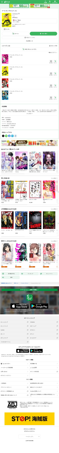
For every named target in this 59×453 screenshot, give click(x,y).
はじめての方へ (6, 363)
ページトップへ (29, 436)
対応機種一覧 (33, 363)
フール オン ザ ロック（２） (16, 67)
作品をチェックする (30, 37)
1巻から (50, 52)
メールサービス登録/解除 (7, 367)
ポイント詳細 (16, 21)
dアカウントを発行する (29, 428)
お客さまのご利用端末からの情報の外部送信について (42, 395)
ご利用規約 (3, 383)
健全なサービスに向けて (36, 387)
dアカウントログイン (6, 375)
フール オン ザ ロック (11, 123)
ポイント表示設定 (34, 371)
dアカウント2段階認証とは (7, 391)
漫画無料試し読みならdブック (6, 283)
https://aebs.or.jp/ (24, 407)
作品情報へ (28, 41)
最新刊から (55, 52)
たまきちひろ (15, 13)
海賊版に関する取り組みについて (9, 395)
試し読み (7, 29)
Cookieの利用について (35, 391)
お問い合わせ (4, 371)
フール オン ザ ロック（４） (16, 91)
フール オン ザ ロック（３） (16, 79)
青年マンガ (9, 121)
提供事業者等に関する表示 (36, 383)
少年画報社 (8, 119)
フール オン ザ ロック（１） (16, 55)
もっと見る (53, 178)
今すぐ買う (44, 33)
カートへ (17, 33)
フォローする (19, 13)
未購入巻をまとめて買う (31, 49)
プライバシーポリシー (6, 387)
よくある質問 (33, 367)
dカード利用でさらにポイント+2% (18, 24)
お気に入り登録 (54, 45)
